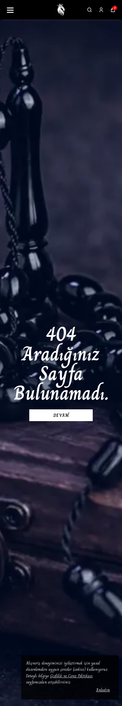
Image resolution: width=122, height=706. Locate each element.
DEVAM (61, 415)
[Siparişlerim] (101, 9)
